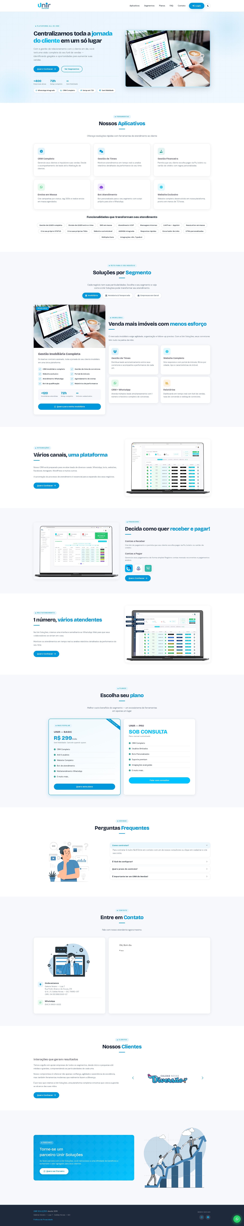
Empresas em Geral (149, 295)
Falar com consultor (159, 780)
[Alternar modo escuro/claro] (207, 5)
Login (198, 6)
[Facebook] (208, 1217)
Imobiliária (93, 295)
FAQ (171, 5)
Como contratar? (120, 845)
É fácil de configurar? (122, 862)
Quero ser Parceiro (55, 1171)
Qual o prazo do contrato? (125, 869)
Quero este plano (84, 787)
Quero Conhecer (45, 69)
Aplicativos (135, 5)
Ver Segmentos (72, 69)
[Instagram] (201, 1217)
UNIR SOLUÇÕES (40, 1211)
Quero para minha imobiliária (71, 406)
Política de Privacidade (43, 1219)
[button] (133, 1078)
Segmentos (149, 5)
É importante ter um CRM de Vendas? (130, 876)
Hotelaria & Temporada (119, 295)
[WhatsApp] (237, 1219)
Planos (162, 5)
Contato (181, 5)
